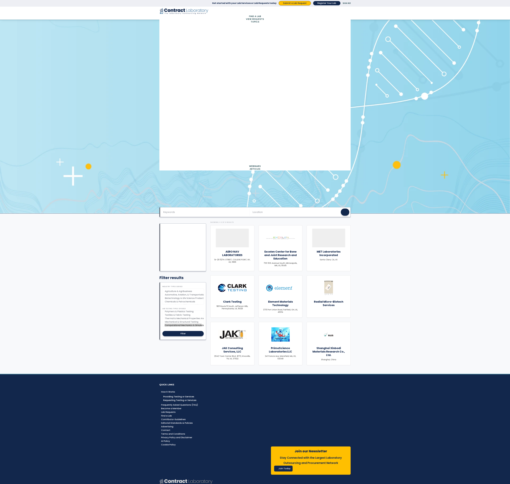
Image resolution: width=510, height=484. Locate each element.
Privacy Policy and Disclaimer (176, 437)
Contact (165, 430)
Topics (255, 21)
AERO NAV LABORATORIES (232, 253)
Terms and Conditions (173, 433)
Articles (255, 168)
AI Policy (165, 441)
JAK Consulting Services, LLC (232, 349)
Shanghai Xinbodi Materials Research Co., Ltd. (329, 351)
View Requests (255, 19)
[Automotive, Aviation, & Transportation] (183, 294)
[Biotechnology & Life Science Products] (183, 298)
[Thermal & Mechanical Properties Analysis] (183, 318)
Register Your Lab (326, 3)
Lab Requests (168, 412)
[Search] (345, 212)
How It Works (168, 391)
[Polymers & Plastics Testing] (183, 311)
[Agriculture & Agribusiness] (183, 291)
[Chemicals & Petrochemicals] (183, 301)
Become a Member (171, 408)
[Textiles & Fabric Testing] (183, 315)
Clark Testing (232, 302)
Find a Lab (255, 16)
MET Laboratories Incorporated (329, 253)
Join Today (284, 468)
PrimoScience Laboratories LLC (280, 349)
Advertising (167, 426)
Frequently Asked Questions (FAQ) (179, 404)
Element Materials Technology (280, 303)
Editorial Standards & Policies (177, 423)
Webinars (255, 166)
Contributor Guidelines (173, 419)
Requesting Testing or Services (179, 400)
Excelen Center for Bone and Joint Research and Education (280, 255)
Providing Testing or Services (178, 396)
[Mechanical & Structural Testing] (183, 322)
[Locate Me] (335, 212)
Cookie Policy (168, 444)
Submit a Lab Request (295, 3)
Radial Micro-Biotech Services (328, 303)
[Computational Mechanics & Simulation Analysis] (183, 325)
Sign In (346, 3)
